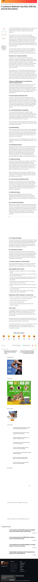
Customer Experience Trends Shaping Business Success (18, 518)
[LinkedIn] (23, 576)
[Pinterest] (2, 34)
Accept (12, 579)
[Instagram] (6, 566)
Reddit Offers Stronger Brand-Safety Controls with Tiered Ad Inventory (3, 48)
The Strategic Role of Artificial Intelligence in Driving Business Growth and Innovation (22, 545)
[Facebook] (2, 31)
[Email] (5, 34)
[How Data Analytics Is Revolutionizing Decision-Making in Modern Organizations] (9, 453)
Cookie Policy (4, 578)
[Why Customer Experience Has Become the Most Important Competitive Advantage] (9, 463)
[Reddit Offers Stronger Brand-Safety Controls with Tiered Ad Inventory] (3, 42)
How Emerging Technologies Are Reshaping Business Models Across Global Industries (22, 552)
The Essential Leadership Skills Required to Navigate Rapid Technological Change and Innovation (22, 530)
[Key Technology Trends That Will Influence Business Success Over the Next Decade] (9, 443)
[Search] (32, 1)
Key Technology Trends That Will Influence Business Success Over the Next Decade (22, 538)
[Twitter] (5, 31)
